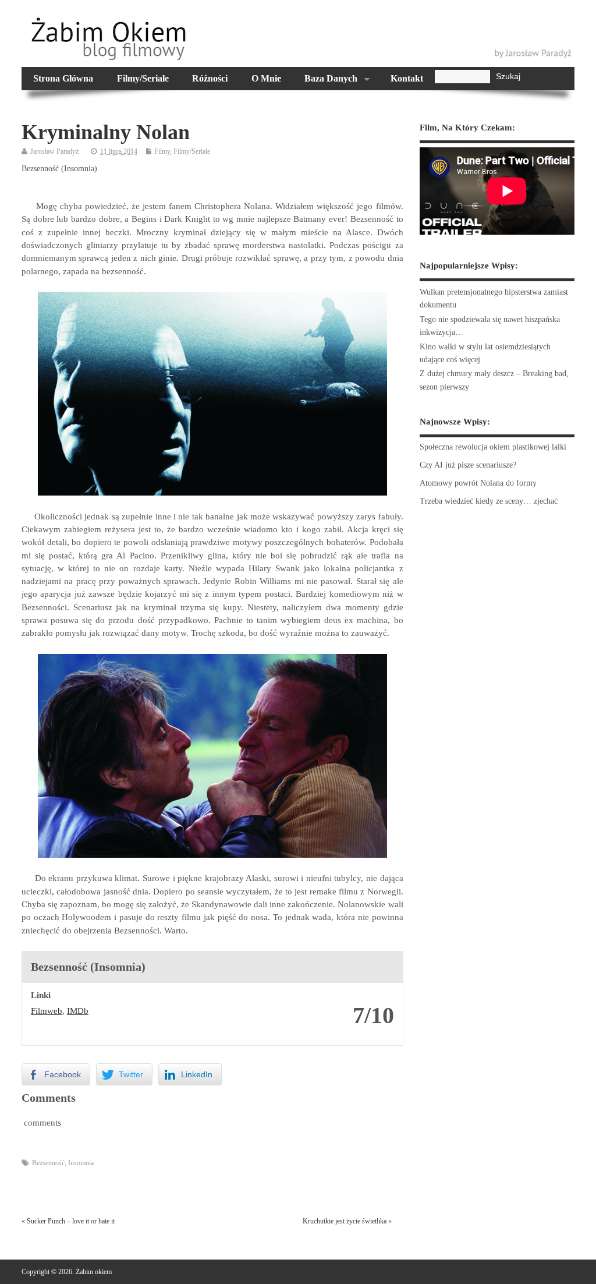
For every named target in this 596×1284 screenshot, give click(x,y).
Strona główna (63, 78)
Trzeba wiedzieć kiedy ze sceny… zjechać (489, 501)
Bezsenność (48, 1163)
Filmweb (46, 1011)
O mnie (266, 78)
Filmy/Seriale (143, 78)
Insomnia (81, 1163)
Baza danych (325, 79)
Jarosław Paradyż (54, 151)
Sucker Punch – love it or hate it (71, 1221)
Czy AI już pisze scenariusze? (468, 465)
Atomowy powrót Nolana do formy (478, 483)
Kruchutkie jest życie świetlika (344, 1221)
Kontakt (407, 78)
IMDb (77, 1011)
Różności (210, 78)
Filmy (162, 151)
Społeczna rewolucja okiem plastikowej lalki (493, 447)
